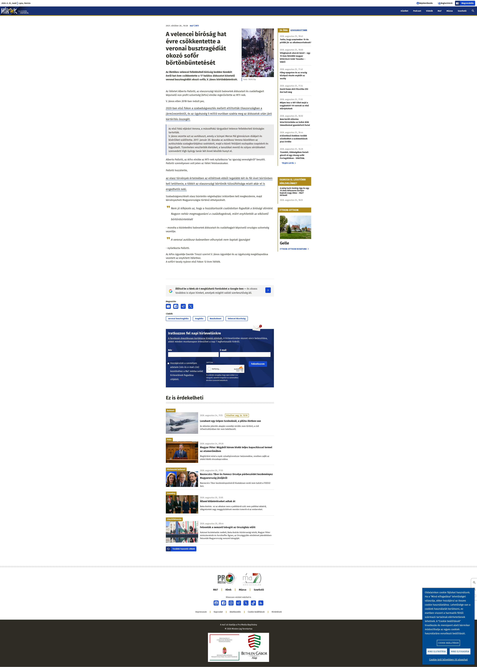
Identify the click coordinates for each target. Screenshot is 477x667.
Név (170, 350)
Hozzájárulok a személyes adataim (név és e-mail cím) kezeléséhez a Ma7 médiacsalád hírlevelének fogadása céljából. (186, 371)
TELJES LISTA (288, 163)
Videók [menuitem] (429, 11)
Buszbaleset (215, 318)
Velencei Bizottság (237, 318)
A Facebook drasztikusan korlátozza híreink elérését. (195, 338)
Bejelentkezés (426, 3)
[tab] (283, 30)
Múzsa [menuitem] (450, 11)
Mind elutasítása (437, 651)
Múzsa (242, 589)
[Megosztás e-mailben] (168, 306)
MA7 (215, 589)
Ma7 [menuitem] (440, 11)
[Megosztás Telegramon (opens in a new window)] (183, 306)
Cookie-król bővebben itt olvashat (448, 659)
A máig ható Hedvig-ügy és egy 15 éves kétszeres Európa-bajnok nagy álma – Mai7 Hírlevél (294, 191)
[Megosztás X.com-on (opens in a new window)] (190, 306)
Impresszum (201, 612)
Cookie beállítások (256, 612)
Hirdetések (277, 612)
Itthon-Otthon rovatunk (293, 249)
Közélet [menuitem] (404, 11)
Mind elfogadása (460, 651)
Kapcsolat (218, 612)
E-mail (223, 350)
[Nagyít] (474, 583)
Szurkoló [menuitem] (462, 11)
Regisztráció (447, 3)
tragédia (199, 318)
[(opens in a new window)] (216, 602)
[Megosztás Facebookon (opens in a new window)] (175, 306)
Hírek (228, 589)
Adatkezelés (235, 612)
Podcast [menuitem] (417, 11)
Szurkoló (259, 589)
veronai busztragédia (178, 318)
